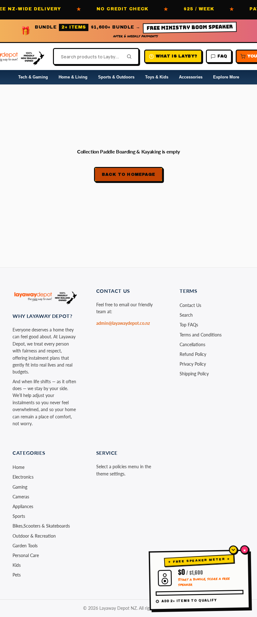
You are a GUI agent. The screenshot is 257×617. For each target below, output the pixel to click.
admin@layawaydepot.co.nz (123, 323)
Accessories (190, 77)
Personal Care (26, 555)
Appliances (23, 506)
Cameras (21, 496)
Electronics (23, 477)
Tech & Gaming (33, 77)
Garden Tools (25, 545)
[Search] (127, 56)
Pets (17, 574)
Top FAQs (189, 324)
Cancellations (192, 344)
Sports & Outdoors (116, 77)
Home (18, 467)
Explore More (226, 77)
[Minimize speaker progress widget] (233, 549)
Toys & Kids (156, 77)
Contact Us (190, 305)
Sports (19, 516)
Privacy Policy (193, 364)
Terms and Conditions (201, 334)
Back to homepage (128, 174)
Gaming (20, 487)
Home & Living (73, 77)
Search (186, 315)
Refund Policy (193, 354)
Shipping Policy (194, 373)
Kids (17, 565)
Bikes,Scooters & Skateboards (41, 525)
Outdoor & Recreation (34, 536)
